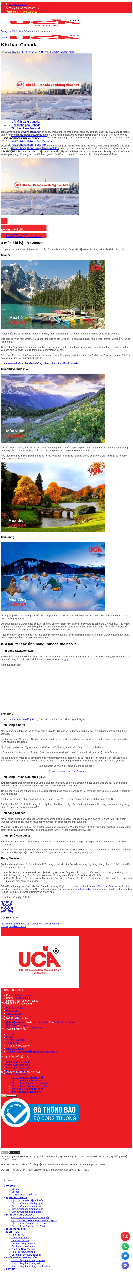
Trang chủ (6, 31)
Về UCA (10, 1034)
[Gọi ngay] (125, 1246)
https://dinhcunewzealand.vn (26, 1091)
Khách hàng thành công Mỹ (25, 1263)
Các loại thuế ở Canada (13, 926)
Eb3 (25, 1026)
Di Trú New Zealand (40, 1022)
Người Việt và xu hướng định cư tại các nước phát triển (30, 923)
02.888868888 (27, 8)
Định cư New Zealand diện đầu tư (28, 1226)
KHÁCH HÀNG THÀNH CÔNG (22, 1257)
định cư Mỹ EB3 (16, 1229)
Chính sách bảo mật (16, 1070)
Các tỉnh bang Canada (25, 121)
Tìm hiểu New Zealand (25, 128)
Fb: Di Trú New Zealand (15, 1022)
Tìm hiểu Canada (20, 1237)
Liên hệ (10, 1037)
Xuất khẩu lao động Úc (23, 719)
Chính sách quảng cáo (18, 1067)
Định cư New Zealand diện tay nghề (30, 1083)
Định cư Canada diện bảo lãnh (27, 1209)
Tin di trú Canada (15, 1040)
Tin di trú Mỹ (12, 1042)
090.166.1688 (30, 11)
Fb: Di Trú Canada (13, 1024)
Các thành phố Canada (25, 125)
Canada (29, 31)
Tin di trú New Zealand (23, 1251)
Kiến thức (18, 31)
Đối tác (15, 1189)
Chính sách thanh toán (18, 1064)
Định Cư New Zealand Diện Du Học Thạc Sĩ (34, 1220)
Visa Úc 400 (12, 1016)
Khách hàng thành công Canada (31, 141)
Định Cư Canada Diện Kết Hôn (27, 1200)
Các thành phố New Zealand (26, 1254)
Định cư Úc (12, 1010)
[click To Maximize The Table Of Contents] (4, 221)
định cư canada (16, 1197)
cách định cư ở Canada (104, 886)
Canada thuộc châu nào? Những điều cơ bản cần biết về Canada (42, 363)
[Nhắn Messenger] (125, 1265)
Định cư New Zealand (20, 1214)
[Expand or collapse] (2, 227)
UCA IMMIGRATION (64, 52)
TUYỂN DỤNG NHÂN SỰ (24, 1194)
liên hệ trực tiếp (84, 889)
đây (66, 659)
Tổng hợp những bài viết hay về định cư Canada (31, 1051)
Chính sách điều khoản (18, 1062)
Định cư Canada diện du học (26, 1211)
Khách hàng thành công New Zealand (31, 1266)
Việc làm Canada (15, 1048)
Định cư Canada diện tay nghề (27, 1077)
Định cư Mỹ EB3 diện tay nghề (27, 1088)
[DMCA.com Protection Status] (11, 1153)
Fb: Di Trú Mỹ (11, 1026)
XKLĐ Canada (13, 1013)
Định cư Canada (14, 1007)
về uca (10, 1186)
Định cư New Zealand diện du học (29, 1086)
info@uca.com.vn (18, 4)
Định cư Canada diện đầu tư (26, 1080)
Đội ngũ (15, 1191)
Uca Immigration (37, 1028)
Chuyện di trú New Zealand (64, 1022)
